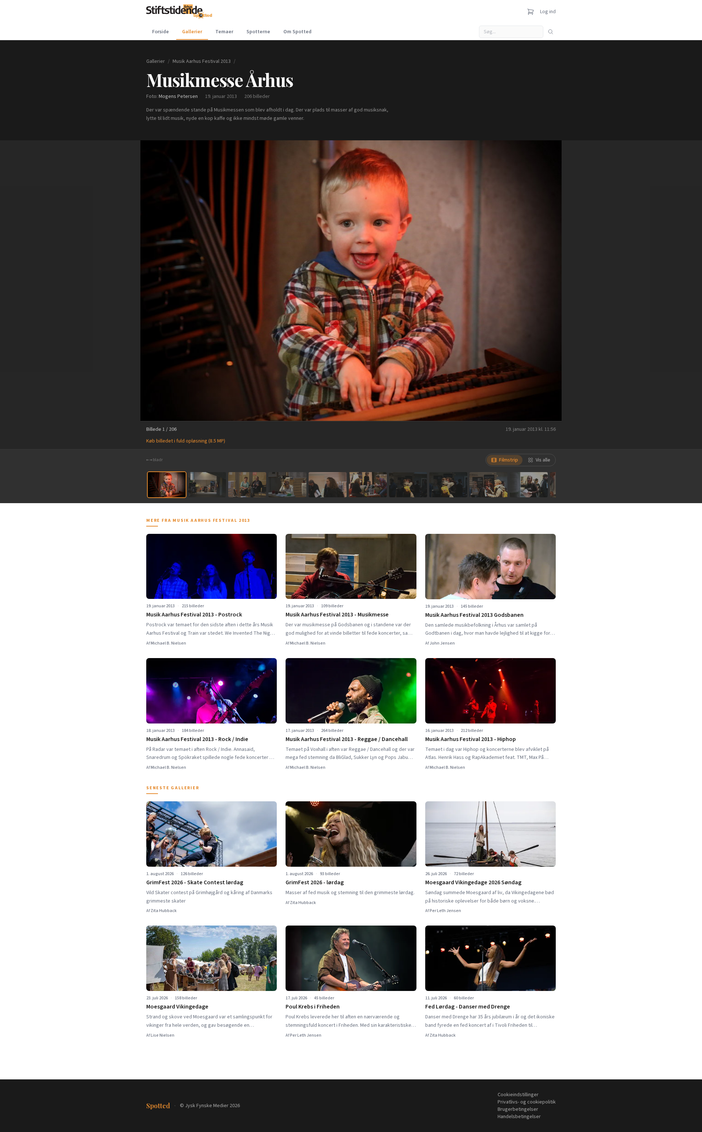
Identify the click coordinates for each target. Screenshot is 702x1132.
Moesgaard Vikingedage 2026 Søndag (473, 882)
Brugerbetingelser (518, 1109)
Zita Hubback (164, 911)
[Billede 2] (207, 484)
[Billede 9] (488, 484)
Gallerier (192, 31)
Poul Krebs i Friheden (313, 1007)
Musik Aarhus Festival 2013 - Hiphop (470, 739)
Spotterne (258, 31)
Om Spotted (297, 31)
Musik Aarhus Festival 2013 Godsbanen (474, 615)
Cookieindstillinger (518, 1094)
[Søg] (551, 32)
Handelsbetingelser (519, 1116)
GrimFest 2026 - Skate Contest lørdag (194, 882)
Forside (160, 31)
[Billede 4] (287, 484)
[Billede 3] (247, 484)
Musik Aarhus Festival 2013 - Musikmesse (337, 615)
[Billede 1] (167, 484)
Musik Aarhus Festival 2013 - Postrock (194, 615)
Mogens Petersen (178, 96)
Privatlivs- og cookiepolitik (527, 1102)
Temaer (224, 31)
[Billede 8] (448, 484)
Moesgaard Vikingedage (177, 1007)
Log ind (548, 11)
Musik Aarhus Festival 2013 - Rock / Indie (197, 739)
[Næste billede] (547, 280)
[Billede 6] (368, 484)
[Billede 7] (408, 484)
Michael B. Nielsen (168, 643)
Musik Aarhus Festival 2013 (202, 61)
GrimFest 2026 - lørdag (315, 882)
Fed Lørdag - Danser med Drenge (467, 1007)
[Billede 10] (529, 484)
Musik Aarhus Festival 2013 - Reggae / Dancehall (347, 739)
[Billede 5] (328, 484)
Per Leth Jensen (445, 911)
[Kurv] (530, 11)
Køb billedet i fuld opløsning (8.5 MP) (185, 441)
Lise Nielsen (162, 1035)
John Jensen (442, 643)
